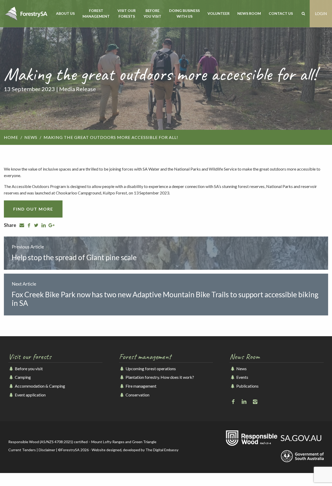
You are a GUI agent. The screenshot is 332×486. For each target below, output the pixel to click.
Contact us (281, 13)
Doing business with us (184, 13)
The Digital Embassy (162, 450)
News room (249, 13)
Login (321, 13)
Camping (22, 377)
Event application (30, 394)
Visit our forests (126, 13)
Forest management (96, 13)
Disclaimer (47, 450)
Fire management (140, 385)
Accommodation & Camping (39, 385)
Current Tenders (22, 450)
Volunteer (219, 13)
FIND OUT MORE (33, 208)
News (30, 137)
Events (242, 377)
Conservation (137, 394)
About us (65, 13)
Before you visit (152, 13)
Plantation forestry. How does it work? (159, 377)
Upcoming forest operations (150, 368)
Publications (247, 385)
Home (11, 137)
